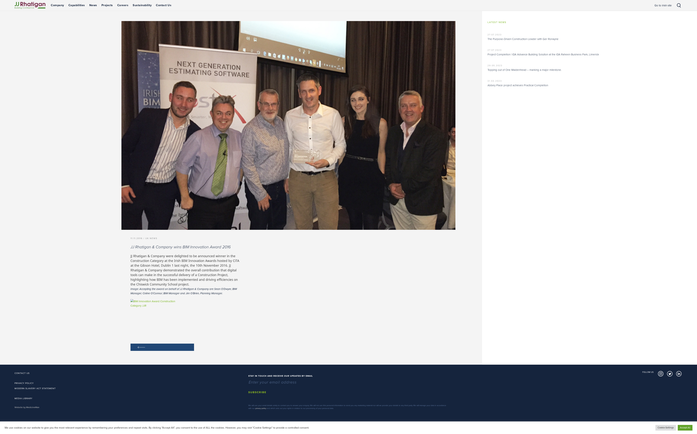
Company (57, 5)
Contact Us (163, 5)
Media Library (23, 398)
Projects (107, 5)
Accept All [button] (685, 427)
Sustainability (142, 5)
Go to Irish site (663, 5)
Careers (123, 5)
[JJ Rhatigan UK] (30, 5)
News (93, 5)
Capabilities (76, 5)
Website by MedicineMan (27, 407)
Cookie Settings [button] (666, 427)
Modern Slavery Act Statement (35, 388)
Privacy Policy (24, 383)
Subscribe (257, 392)
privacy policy (260, 408)
